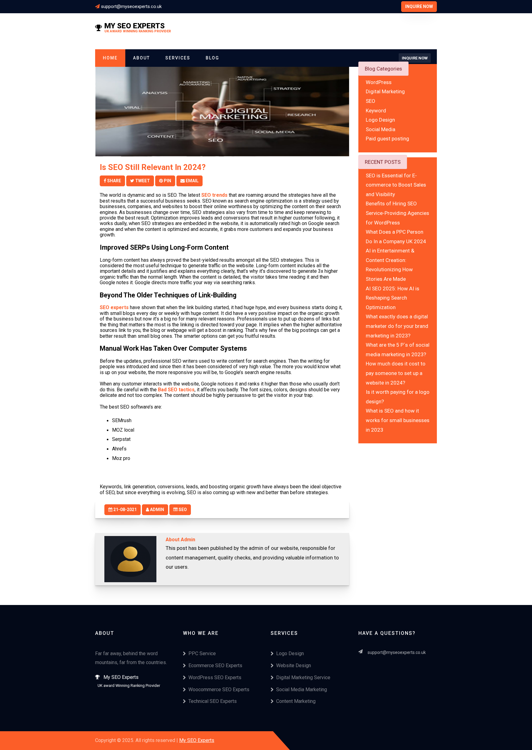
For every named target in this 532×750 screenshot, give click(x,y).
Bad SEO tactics (176, 390)
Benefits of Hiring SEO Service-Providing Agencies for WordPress (397, 212)
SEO (182, 509)
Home (110, 57)
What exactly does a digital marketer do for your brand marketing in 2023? (397, 325)
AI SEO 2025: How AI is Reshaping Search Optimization (392, 297)
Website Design (293, 665)
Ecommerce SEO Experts (215, 665)
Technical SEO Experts (212, 701)
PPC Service (202, 653)
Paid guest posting (387, 138)
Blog (212, 57)
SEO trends (214, 195)
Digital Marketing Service (303, 677)
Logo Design (380, 120)
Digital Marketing (385, 91)
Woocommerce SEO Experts (218, 689)
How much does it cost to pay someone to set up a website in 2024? (395, 373)
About (141, 57)
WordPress (379, 82)
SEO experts (114, 307)
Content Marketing (296, 701)
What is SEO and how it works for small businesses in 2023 (397, 420)
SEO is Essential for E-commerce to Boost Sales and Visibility (396, 184)
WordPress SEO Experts (214, 677)
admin (156, 509)
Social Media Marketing (301, 689)
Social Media (380, 129)
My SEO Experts (196, 740)
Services (177, 57)
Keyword (376, 110)
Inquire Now (419, 6)
